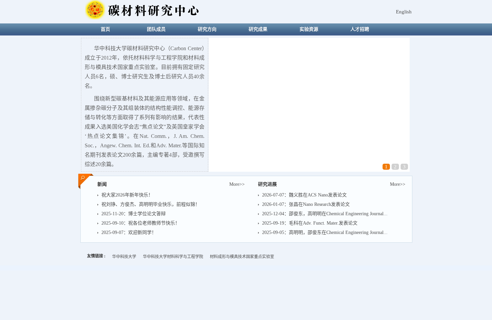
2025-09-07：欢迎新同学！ (128, 232)
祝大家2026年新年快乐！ (127, 194)
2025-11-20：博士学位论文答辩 (133, 213)
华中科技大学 (124, 256)
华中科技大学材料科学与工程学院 (173, 256)
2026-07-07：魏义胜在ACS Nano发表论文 (304, 194)
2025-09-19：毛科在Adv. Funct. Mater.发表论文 (309, 223)
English (404, 11)
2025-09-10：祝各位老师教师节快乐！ (140, 223)
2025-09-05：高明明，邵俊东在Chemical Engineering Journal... (325, 232)
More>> (397, 184)
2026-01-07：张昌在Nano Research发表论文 (306, 204)
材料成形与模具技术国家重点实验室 (242, 256)
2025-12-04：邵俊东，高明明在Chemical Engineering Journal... (325, 213)
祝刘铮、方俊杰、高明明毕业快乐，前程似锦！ (150, 204)
